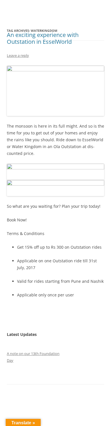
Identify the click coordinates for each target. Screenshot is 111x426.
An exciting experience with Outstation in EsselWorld (43, 38)
